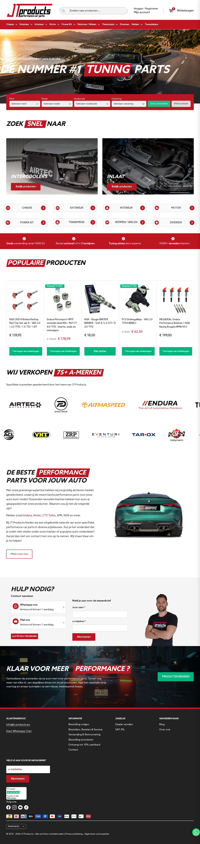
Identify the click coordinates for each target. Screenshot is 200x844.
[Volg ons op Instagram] (14, 807)
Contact (73, 749)
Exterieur (24, 24)
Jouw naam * (78, 607)
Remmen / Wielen (87, 24)
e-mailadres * (79, 621)
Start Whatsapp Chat (19, 731)
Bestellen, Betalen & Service (85, 729)
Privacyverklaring (74, 834)
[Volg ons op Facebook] (8, 807)
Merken (135, 24)
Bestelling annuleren (80, 739)
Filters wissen (181, 103)
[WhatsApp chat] (196, 832)
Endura (27, 515)
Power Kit (67, 24)
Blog (162, 724)
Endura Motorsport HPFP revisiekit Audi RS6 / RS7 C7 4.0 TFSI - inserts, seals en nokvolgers (62, 325)
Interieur (39, 24)
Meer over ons (19, 554)
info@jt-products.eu (18, 724)
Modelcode (79, 98)
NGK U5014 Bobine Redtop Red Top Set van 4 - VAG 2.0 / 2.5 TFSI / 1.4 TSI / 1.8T (24, 323)
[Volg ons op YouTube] (20, 807)
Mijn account (142, 12)
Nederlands (13, 826)
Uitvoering (117, 98)
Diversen (124, 24)
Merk (11, 98)
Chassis (10, 24)
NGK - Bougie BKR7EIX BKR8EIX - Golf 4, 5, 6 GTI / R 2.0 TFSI (100, 323)
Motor (53, 24)
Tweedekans (151, 24)
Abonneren (84, 636)
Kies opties (100, 351)
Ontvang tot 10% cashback (84, 744)
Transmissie (108, 24)
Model (45, 98)
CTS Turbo (49, 515)
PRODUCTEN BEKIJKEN (175, 676)
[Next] (194, 319)
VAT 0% (120, 729)
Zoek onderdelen (159, 103)
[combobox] (97, 10)
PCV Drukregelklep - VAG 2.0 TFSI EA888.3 (137, 321)
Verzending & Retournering (84, 734)
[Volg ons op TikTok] (26, 807)
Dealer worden (124, 724)
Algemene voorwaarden (96, 834)
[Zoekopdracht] (63, 10)
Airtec (37, 515)
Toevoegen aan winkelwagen (25, 351)
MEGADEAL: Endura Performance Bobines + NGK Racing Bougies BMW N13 (174, 323)
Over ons (164, 729)
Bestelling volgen (78, 724)
